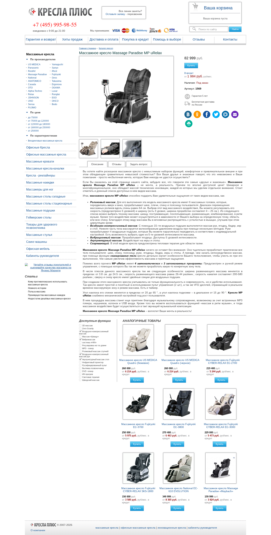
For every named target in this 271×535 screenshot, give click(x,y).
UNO (30, 101)
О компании (38, 530)
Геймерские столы (38, 217)
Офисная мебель (38, 248)
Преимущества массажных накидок (46, 295)
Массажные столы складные (45, 196)
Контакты (230, 39)
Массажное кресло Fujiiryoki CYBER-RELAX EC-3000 (221, 426)
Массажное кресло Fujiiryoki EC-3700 (138, 426)
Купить (191, 65)
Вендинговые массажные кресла (45, 140)
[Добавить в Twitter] (216, 115)
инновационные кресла (172, 527)
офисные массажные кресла (138, 527)
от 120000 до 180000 (39, 124)
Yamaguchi (57, 64)
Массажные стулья (39, 234)
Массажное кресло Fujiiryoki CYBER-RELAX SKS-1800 (138, 490)
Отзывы (199, 39)
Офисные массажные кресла (46, 154)
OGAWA (56, 87)
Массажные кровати (40, 161)
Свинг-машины (36, 241)
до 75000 (33, 117)
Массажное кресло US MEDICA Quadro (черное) (180, 361)
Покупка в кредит (135, 39)
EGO (54, 97)
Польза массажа (36, 291)
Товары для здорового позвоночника (41, 226)
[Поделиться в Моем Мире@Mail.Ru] (225, 115)
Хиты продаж (72, 39)
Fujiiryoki (56, 74)
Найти (235, 29)
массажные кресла (106, 527)
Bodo (54, 104)
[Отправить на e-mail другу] (234, 115)
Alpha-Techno (35, 91)
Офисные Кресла (38, 147)
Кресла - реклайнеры (40, 175)
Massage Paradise (37, 74)
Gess (54, 77)
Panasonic (33, 68)
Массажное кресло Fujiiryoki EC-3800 (179, 426)
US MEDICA (34, 64)
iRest (54, 71)
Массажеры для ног (39, 189)
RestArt (31, 71)
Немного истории (37, 288)
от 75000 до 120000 (38, 121)
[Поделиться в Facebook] (207, 115)
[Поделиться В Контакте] (188, 115)
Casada (32, 84)
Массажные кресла (40, 54)
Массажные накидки (40, 182)
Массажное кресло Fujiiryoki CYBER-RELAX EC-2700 (223, 361)
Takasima (56, 81)
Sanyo (55, 68)
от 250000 (33, 131)
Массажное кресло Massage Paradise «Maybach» (221, 490)
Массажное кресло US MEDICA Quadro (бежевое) (138, 361)
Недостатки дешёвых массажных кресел (49, 298)
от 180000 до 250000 (39, 127)
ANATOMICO (34, 81)
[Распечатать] (188, 124)
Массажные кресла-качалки (45, 168)
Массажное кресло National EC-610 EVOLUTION (178, 490)
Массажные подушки (40, 210)
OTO (30, 87)
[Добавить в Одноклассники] (198, 115)
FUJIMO (32, 107)
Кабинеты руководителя (42, 255)
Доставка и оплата (104, 39)
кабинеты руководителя (202, 527)
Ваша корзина (218, 7)
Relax (31, 94)
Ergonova (57, 84)
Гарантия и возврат (41, 39)
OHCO (55, 101)
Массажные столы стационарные (49, 203)
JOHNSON (33, 97)
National (32, 77)
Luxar (55, 91)
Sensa (31, 104)
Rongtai (56, 94)
